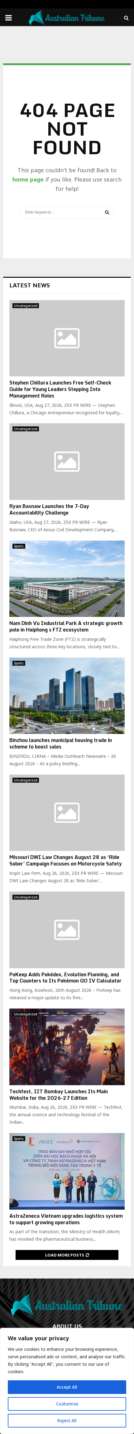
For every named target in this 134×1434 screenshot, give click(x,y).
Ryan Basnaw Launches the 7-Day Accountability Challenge (49, 509)
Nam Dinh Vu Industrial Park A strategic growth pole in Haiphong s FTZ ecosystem (65, 626)
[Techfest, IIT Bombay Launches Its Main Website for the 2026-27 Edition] (67, 1047)
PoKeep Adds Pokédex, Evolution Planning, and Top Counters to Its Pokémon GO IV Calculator (65, 977)
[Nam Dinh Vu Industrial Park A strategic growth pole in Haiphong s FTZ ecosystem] (67, 579)
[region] (67, 1381)
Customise (67, 1404)
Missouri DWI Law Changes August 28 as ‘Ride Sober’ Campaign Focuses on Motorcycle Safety (65, 860)
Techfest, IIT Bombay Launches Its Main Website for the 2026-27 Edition (58, 1094)
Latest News (29, 285)
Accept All (67, 1387)
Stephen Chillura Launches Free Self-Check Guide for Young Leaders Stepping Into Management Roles (60, 389)
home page (28, 179)
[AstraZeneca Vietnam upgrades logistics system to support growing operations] (67, 1171)
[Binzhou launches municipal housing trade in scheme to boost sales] (67, 696)
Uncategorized (25, 305)
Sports (19, 546)
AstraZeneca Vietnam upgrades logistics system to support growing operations (66, 1219)
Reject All (67, 1420)
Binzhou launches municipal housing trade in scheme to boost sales (60, 743)
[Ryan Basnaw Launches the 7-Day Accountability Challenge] (67, 461)
